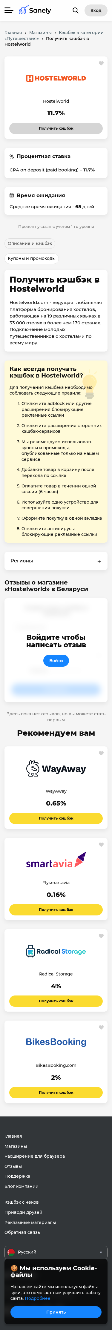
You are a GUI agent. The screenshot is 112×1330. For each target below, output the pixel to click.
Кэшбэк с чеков (21, 1202)
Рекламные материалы (30, 1222)
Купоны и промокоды (32, 258)
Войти (56, 660)
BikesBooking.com (56, 1065)
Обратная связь (22, 1232)
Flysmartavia (56, 882)
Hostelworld (56, 101)
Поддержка (17, 1176)
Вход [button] (96, 10)
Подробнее (37, 1298)
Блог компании (21, 1186)
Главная (13, 1136)
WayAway (56, 791)
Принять (56, 1312)
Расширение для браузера (34, 1156)
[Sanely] (35, 10)
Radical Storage (56, 974)
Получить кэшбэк (56, 127)
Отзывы (13, 1166)
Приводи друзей (23, 1212)
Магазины (15, 1146)
